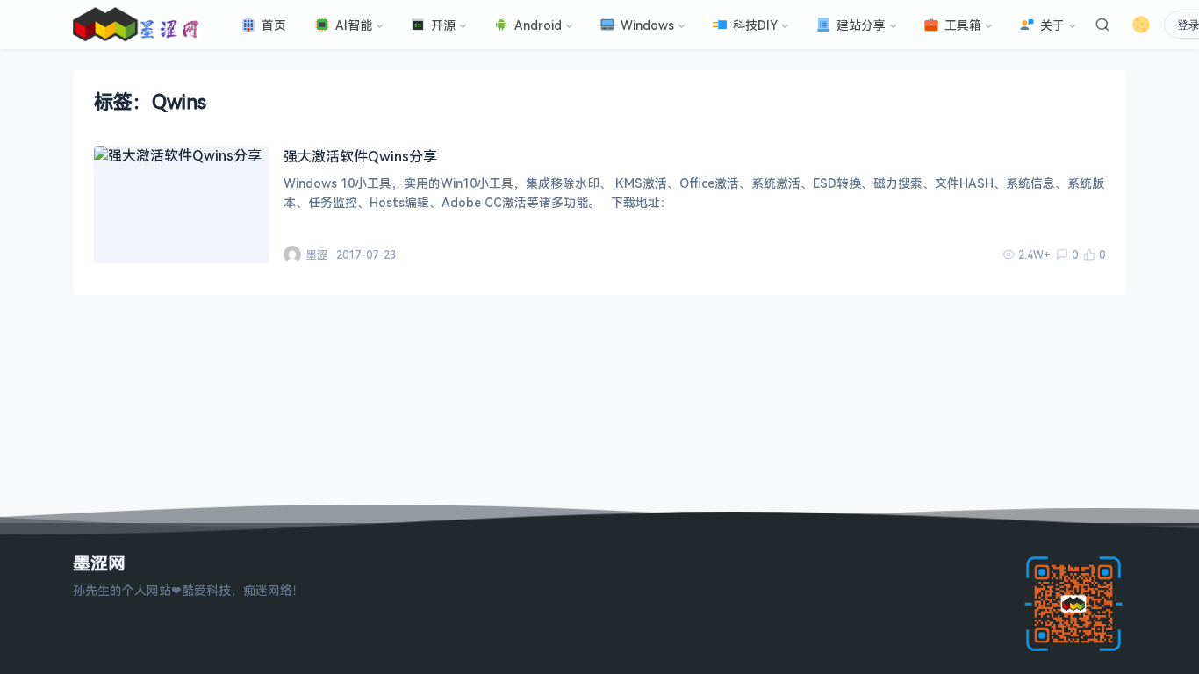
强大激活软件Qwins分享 (360, 156)
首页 (274, 25)
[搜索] (1102, 24)
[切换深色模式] (1141, 24)
